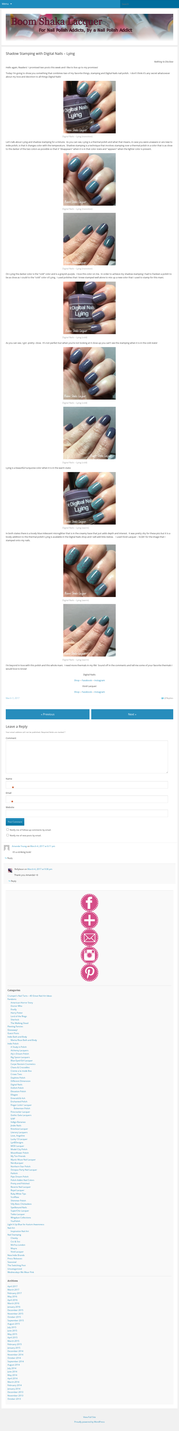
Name (9, 779)
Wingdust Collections (21, 1217)
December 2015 (15, 1310)
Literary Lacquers (19, 1132)
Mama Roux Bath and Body (24, 1040)
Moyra (14, 1248)
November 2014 (15, 1354)
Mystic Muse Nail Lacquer (23, 1159)
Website (10, 807)
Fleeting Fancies (15, 1026)
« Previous (48, 714)
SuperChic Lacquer (20, 1210)
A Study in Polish (19, 1046)
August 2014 (14, 1364)
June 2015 (12, 1330)
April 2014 (12, 1378)
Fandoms (12, 999)
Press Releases (15, 1258)
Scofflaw (15, 1197)
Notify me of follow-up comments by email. (30, 829)
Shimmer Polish (18, 1200)
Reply (10, 858)
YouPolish (15, 1221)
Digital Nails (16, 1084)
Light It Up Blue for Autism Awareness (26, 1224)
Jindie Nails (16, 1125)
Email (8, 793)
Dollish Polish (17, 1087)
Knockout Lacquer (19, 1128)
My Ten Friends (18, 1156)
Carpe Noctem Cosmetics (23, 1064)
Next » (132, 714)
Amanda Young (19, 846)
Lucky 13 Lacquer (19, 1139)
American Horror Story (22, 1002)
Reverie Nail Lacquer (21, 1186)
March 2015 (13, 1340)
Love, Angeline (18, 1135)
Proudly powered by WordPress (89, 1421)
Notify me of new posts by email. (25, 835)
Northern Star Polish (20, 1166)
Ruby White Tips (18, 1193)
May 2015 (12, 1334)
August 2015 (14, 1323)
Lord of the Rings (19, 1016)
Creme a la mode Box (21, 1070)
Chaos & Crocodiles (20, 1067)
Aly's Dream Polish (20, 1053)
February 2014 (15, 1385)
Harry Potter (17, 1012)
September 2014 (16, 1361)
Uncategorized (15, 1268)
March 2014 (13, 1381)
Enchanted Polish (19, 1101)
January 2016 (14, 1306)
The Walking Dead (19, 1023)
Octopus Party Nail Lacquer (24, 1169)
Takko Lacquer (18, 1214)
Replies (168, 698)
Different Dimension (20, 1081)
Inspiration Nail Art (20, 1231)
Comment (11, 738)
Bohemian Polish (22, 1108)
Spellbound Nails (19, 1207)
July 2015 (12, 1327)
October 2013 (14, 1398)
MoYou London (18, 1244)
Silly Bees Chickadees (21, 1203)
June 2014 (12, 1371)
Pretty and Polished (20, 1183)
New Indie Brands (16, 1255)
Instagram (99, 680)
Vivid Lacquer (17, 1251)
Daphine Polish (18, 1077)
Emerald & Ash (18, 1098)
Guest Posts (13, 1033)
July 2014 (12, 1368)
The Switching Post (17, 1265)
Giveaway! (12, 1029)
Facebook (87, 680)
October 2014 (14, 1357)
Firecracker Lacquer (20, 1111)
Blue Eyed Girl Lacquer (22, 1060)
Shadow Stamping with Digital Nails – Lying (40, 53)
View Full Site (89, 1417)
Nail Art (11, 1227)
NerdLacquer (17, 1162)
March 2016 (13, 1303)
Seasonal (12, 1262)
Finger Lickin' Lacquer (21, 1105)
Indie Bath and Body (17, 1036)
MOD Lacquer (17, 1145)
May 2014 (12, 1375)
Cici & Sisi (15, 1241)
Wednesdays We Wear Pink (21, 1272)
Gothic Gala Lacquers (21, 1115)
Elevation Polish (18, 1091)
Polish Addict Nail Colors (22, 1180)
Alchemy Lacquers (19, 1050)
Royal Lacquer (17, 1190)
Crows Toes (16, 1074)
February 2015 (15, 1344)
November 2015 (15, 1313)
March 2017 (13, 1289)
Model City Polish (19, 1149)
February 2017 (15, 1293)
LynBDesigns (17, 1142)
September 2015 (16, 1320)
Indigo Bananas (18, 1122)
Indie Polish (13, 1043)
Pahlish (14, 1173)
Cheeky (14, 1238)
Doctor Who (16, 1005)
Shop (77, 680)
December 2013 (15, 1392)
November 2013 (15, 1395)
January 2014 (14, 1388)
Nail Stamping (14, 1234)
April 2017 (12, 1286)
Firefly (14, 1009)
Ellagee (14, 1094)
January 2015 (14, 1347)
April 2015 (12, 1337)
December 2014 (15, 1351)
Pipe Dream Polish (19, 1176)
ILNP (13, 1118)
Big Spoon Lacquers (20, 1057)
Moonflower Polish (20, 1152)
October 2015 (14, 1316)
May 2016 (12, 1296)
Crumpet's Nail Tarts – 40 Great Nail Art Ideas (30, 995)
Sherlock (15, 1019)
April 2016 (12, 1300)
